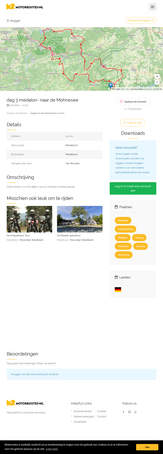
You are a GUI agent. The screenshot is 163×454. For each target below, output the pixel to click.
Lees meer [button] (52, 449)
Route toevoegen (140, 20)
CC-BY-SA (158, 89)
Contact (101, 416)
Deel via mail (134, 122)
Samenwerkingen (84, 416)
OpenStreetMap (137, 89)
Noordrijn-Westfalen (31, 240)
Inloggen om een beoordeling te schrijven (47, 113)
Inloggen (14, 20)
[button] (111, 86)
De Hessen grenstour (69, 235)
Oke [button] (147, 447)
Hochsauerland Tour (18, 235)
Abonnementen (83, 411)
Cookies (101, 411)
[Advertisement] (81, 322)
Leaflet (117, 89)
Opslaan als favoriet (135, 101)
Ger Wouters (73, 163)
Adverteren (80, 421)
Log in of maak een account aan (133, 188)
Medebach (72, 145)
